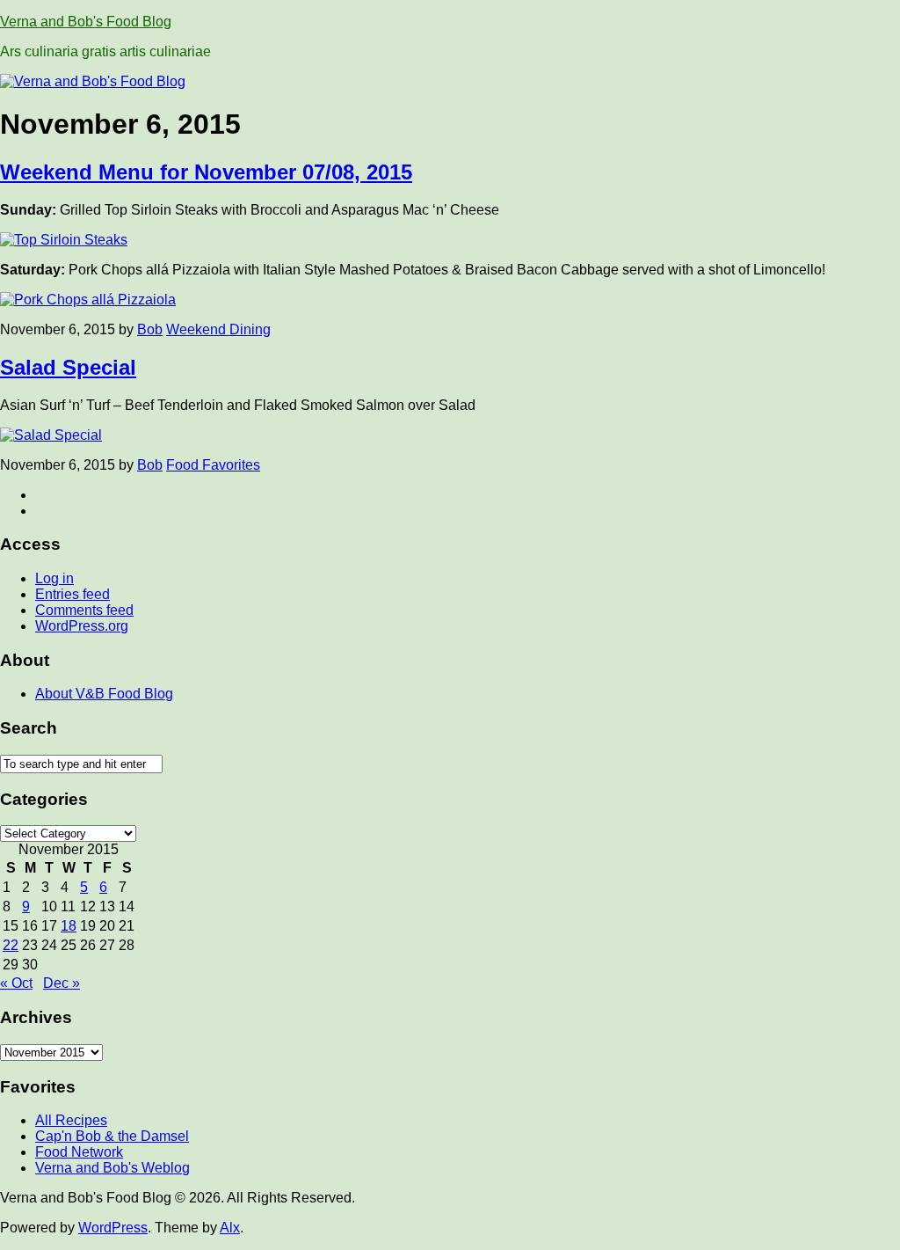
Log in (54, 578)
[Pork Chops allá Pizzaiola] (88, 299)
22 (10, 945)
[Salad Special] (51, 435)
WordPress (113, 1227)
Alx (230, 1227)
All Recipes (71, 1120)
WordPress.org (81, 625)
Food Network (79, 1151)
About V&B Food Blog (104, 693)
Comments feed (84, 610)
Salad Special (68, 367)
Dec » (61, 983)
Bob (150, 329)
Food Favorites (213, 464)
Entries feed (72, 594)
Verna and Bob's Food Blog (85, 21)
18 (68, 925)
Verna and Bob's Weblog (112, 1167)
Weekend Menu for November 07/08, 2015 (206, 172)
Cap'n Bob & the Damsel (112, 1136)
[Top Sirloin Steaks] (63, 239)
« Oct (16, 983)
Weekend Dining (218, 329)
